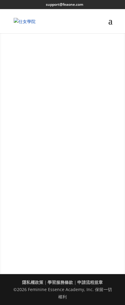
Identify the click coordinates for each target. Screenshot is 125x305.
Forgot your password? (47, 116)
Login (62, 130)
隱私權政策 (32, 282)
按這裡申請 (37, 179)
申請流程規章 (90, 282)
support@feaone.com (62, 172)
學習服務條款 (60, 282)
